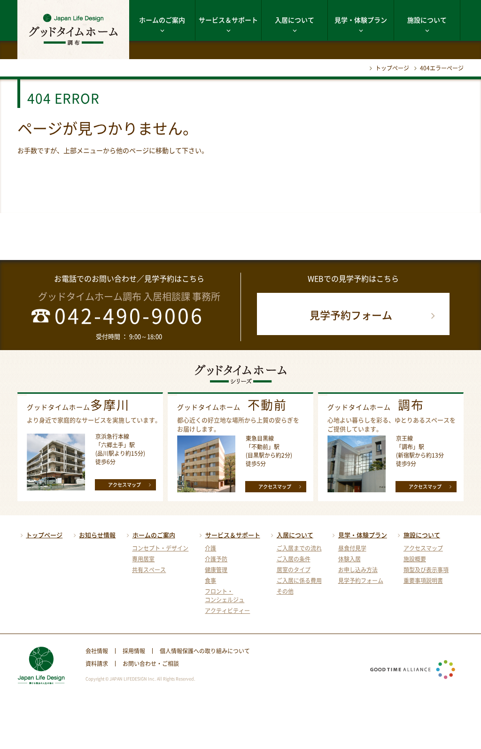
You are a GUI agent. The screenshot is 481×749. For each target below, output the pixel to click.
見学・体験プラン (360, 19)
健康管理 (216, 570)
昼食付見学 (352, 548)
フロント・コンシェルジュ (224, 595)
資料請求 (96, 663)
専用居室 (143, 559)
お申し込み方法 (358, 570)
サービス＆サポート (228, 19)
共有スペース (149, 570)
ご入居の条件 (293, 559)
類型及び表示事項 (426, 570)
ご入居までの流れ (299, 548)
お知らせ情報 (97, 534)
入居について (294, 19)
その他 (285, 591)
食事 (210, 580)
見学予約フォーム (351, 314)
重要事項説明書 (423, 580)
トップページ (392, 68)
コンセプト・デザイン (160, 548)
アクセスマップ (124, 484)
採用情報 (134, 651)
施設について (427, 19)
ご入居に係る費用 (299, 580)
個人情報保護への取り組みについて (205, 651)
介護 (210, 548)
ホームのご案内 (162, 19)
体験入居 (349, 559)
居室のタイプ (293, 570)
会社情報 (96, 651)
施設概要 (414, 559)
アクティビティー (227, 610)
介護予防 (216, 559)
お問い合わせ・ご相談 (151, 663)
